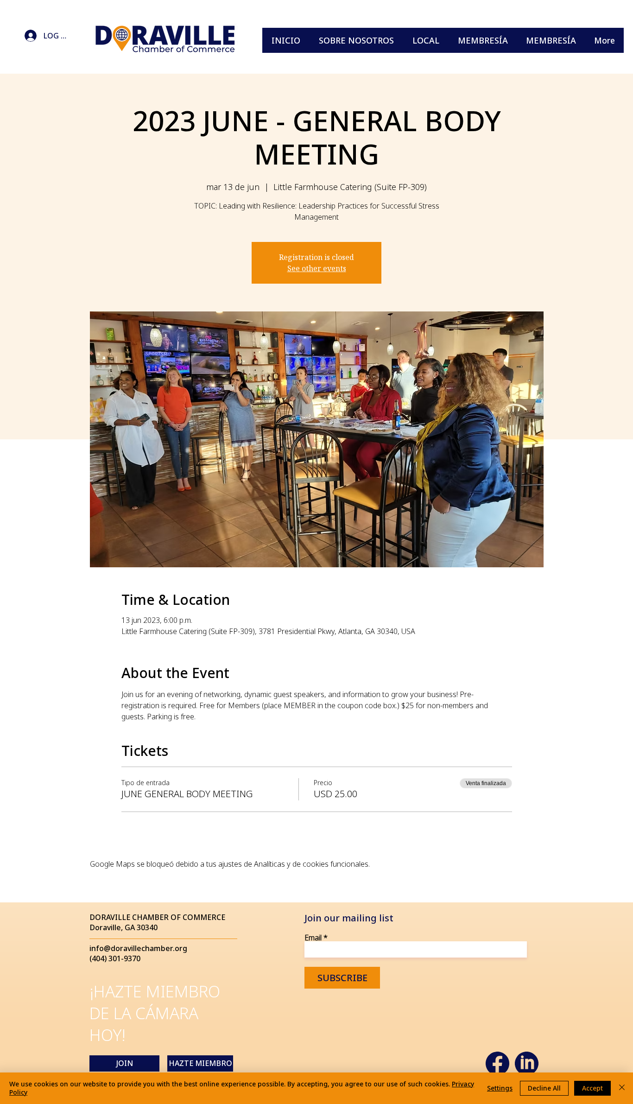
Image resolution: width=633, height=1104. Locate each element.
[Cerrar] (621, 1088)
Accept (592, 1088)
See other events (316, 268)
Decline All (544, 1088)
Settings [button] (500, 1088)
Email (313, 937)
